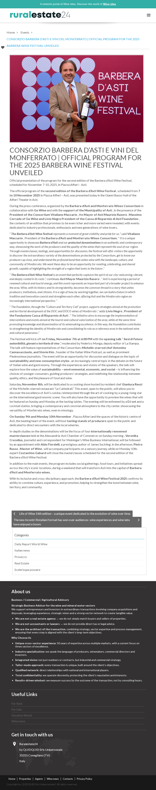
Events (25, 32)
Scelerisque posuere (27, 569)
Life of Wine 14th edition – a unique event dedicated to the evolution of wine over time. (75, 513)
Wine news (18, 721)
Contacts (68, 778)
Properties (25, 778)
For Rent (16, 703)
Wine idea (109, 3)
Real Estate (21, 563)
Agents (39, 778)
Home (11, 32)
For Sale (16, 709)
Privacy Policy (84, 778)
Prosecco (20, 557)
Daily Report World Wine (30, 544)
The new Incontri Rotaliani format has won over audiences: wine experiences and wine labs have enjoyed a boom (72, 522)
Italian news (22, 550)
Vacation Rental (21, 715)
